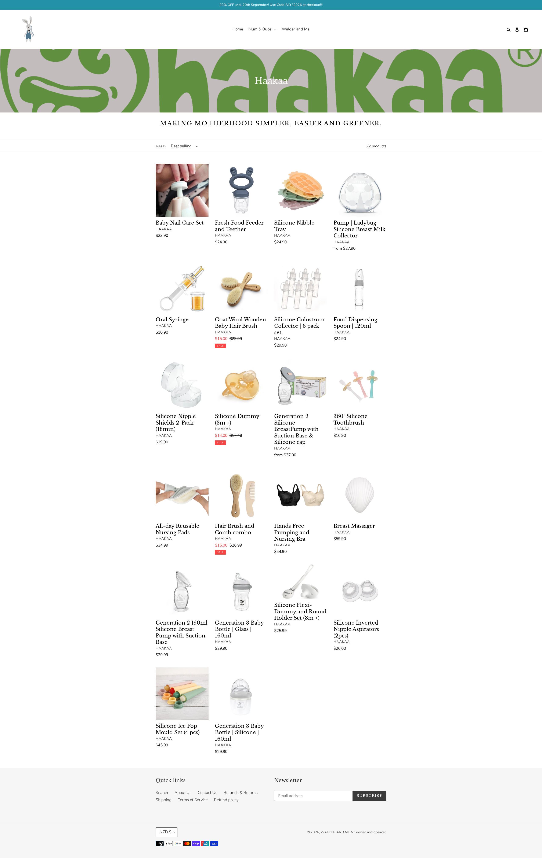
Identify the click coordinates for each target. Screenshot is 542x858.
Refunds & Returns (241, 792)
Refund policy (226, 800)
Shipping (163, 800)
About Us (182, 792)
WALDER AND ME (335, 832)
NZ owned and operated (368, 832)
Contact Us (207, 792)
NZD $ (165, 832)
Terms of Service (193, 800)
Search (162, 792)
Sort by (161, 146)
